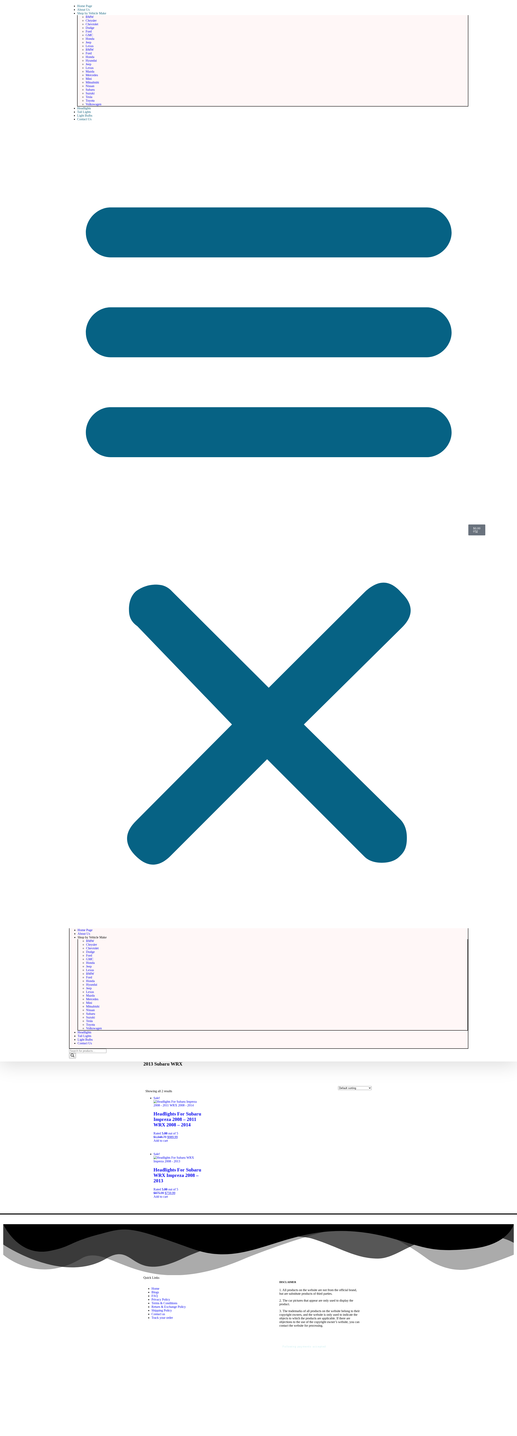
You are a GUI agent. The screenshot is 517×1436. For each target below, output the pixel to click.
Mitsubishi (92, 82)
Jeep (88, 42)
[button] (268, 524)
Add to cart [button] (160, 1140)
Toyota (90, 100)
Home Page (84, 6)
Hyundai (91, 60)
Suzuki (90, 93)
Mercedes (92, 75)
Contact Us (84, 119)
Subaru (90, 89)
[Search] (72, 1055)
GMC (89, 35)
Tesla (89, 97)
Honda (90, 38)
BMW (90, 17)
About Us (83, 9)
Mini (89, 78)
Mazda (90, 71)
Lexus (90, 46)
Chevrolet (92, 24)
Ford (89, 31)
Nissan (90, 86)
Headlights (84, 108)
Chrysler (91, 20)
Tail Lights (84, 112)
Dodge (90, 28)
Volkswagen (93, 104)
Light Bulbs (84, 115)
